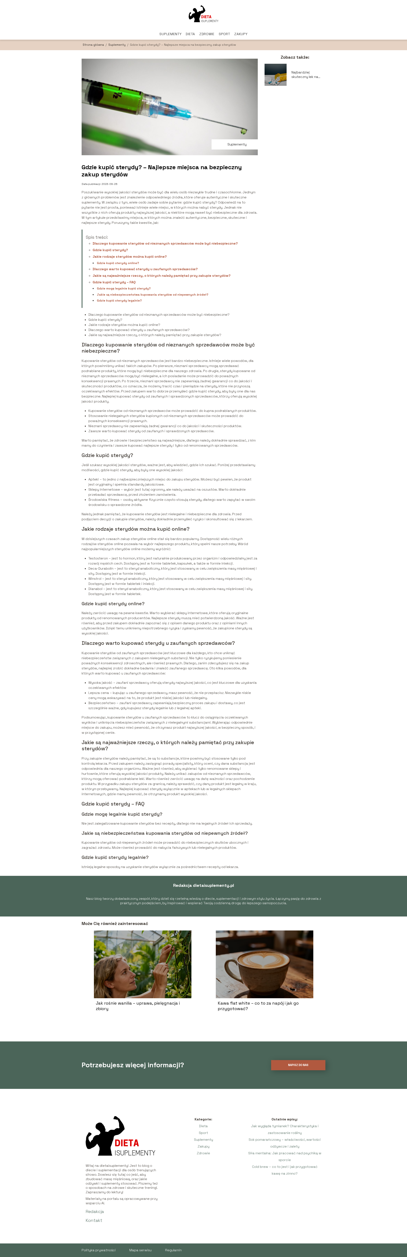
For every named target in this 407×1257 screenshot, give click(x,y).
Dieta (190, 34)
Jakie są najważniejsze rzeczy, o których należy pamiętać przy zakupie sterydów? (162, 275)
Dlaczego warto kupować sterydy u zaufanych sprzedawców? (145, 269)
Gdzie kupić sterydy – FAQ (114, 282)
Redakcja (95, 1211)
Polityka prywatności (99, 1250)
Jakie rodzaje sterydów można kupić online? (130, 256)
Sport (224, 34)
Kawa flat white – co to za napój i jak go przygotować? (258, 1005)
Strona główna (94, 45)
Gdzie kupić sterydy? (110, 250)
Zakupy (240, 34)
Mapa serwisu (140, 1250)
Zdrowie (207, 34)
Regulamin (173, 1250)
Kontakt (94, 1220)
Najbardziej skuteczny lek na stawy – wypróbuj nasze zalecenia (305, 74)
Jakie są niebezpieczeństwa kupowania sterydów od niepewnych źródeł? (152, 294)
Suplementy (170, 34)
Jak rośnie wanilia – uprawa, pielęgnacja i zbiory (138, 1005)
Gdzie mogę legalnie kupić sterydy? (124, 288)
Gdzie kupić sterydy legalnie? (119, 300)
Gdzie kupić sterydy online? (118, 263)
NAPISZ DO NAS (298, 1065)
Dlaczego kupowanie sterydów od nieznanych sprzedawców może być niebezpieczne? (165, 243)
